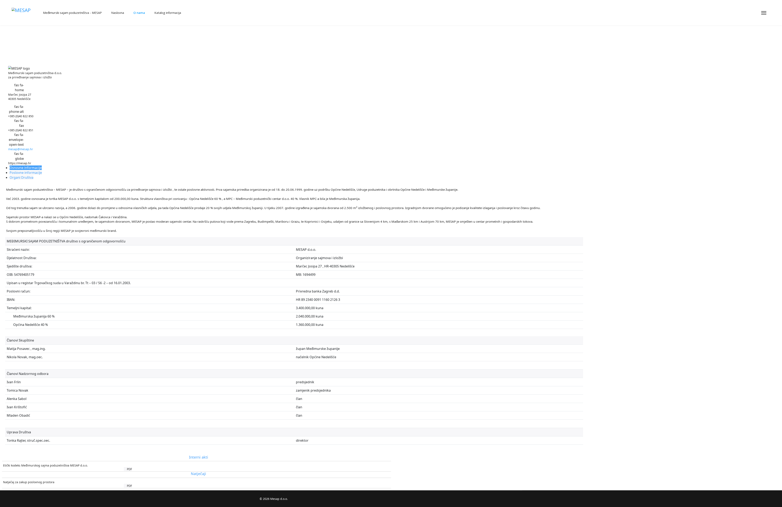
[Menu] (763, 12)
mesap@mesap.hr (20, 149)
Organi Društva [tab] (21, 177)
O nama (139, 13)
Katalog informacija (167, 13)
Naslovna (117, 13)
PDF (129, 469)
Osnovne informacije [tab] (26, 167)
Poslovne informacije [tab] (26, 172)
